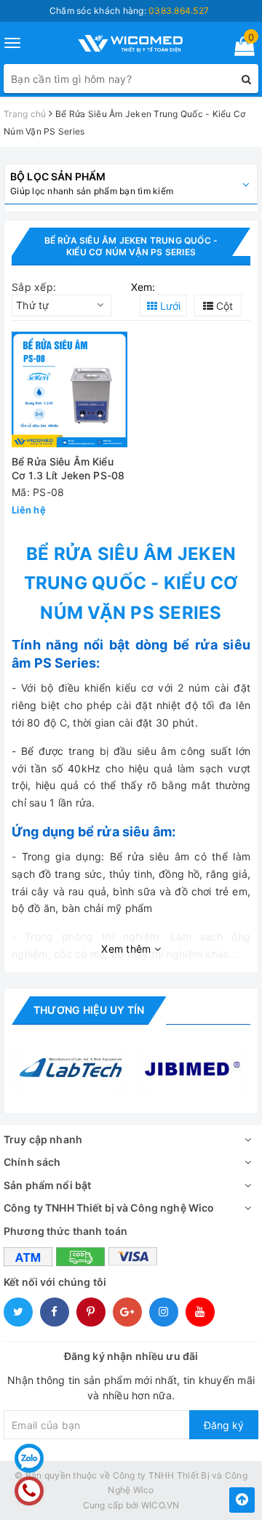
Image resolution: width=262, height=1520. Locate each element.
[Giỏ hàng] (240, 49)
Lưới (168, 306)
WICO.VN (160, 1505)
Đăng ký (224, 1425)
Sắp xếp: (34, 287)
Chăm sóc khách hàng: (129, 10)
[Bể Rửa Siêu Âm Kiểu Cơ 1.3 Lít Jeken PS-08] (69, 389)
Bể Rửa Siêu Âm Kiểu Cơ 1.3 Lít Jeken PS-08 (68, 468)
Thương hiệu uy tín (88, 1010)
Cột (223, 306)
